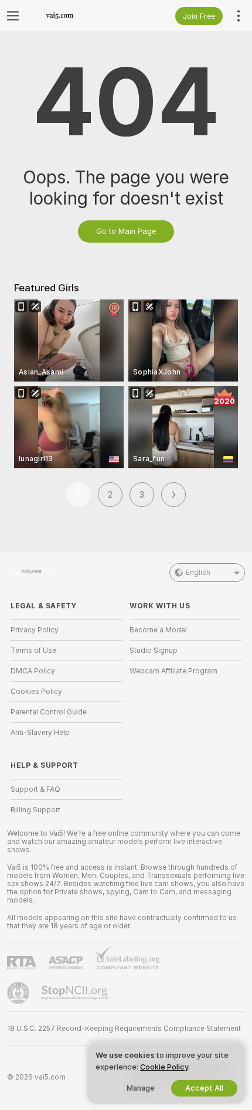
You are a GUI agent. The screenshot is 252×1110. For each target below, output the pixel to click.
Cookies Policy (36, 691)
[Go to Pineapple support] (19, 993)
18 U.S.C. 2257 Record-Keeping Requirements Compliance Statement (124, 1028)
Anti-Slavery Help (40, 732)
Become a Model (158, 630)
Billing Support (35, 810)
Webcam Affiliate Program (173, 671)
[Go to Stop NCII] (75, 993)
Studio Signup (154, 650)
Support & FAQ (35, 789)
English (198, 572)
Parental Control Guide (49, 712)
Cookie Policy (164, 1067)
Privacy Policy (35, 630)
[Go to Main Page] (76, 16)
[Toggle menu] (13, 16)
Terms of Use (33, 650)
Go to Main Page (126, 231)
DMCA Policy (33, 671)
